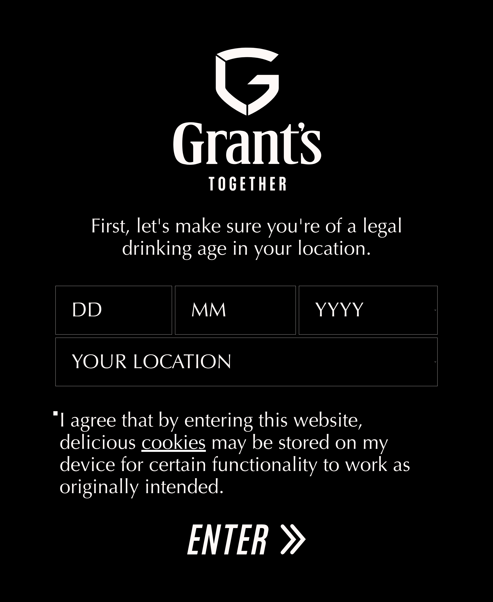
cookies (173, 444)
